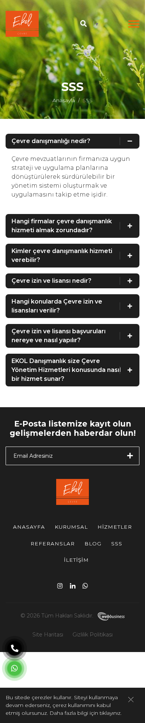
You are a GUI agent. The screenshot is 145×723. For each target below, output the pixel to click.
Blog (93, 544)
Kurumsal (71, 527)
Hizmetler (114, 527)
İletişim (76, 560)
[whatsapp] (85, 585)
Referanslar (52, 544)
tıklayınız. (111, 713)
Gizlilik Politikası (92, 634)
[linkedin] (72, 585)
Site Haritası (47, 634)
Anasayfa (63, 100)
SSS (116, 544)
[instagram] (60, 585)
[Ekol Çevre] (22, 24)
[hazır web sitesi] (110, 615)
